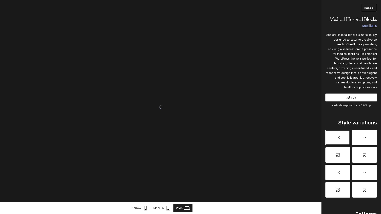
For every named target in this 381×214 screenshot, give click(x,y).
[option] (364, 137)
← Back (369, 8)
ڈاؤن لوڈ (351, 97)
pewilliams (369, 26)
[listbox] (351, 163)
